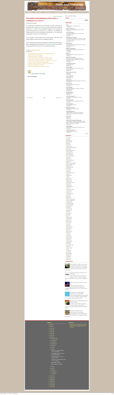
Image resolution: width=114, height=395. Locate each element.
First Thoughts (69, 103)
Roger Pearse (69, 43)
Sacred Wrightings (70, 111)
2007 (51, 383)
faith (67, 211)
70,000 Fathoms (69, 92)
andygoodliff (69, 126)
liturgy (67, 232)
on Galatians (35, 28)
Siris (67, 24)
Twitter (67, 171)
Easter (67, 149)
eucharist (68, 208)
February (53, 371)
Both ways (68, 73)
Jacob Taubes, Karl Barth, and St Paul (36, 65)
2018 (51, 326)
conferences (33, 50)
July (52, 347)
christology (68, 186)
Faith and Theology (3, 393)
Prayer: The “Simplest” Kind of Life (73, 84)
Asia (67, 139)
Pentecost (68, 117)
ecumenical (68, 204)
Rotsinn (68, 53)
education (68, 206)
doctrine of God (69, 199)
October (53, 342)
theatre (67, 254)
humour (68, 221)
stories (67, 252)
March (52, 370)
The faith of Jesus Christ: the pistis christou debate (38, 66)
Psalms (68, 161)
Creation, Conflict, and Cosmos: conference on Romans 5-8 (40, 63)
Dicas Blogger (15, 393)
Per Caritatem (69, 87)
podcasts (68, 240)
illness (67, 225)
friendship (68, 218)
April (52, 368)
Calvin (67, 144)
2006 (51, 384)
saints (67, 246)
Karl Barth (68, 154)
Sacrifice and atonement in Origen (35, 56)
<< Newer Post (29, 97)
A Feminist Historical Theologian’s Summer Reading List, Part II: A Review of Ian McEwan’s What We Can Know (75, 59)
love (67, 233)
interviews (68, 227)
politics (67, 242)
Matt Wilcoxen (29, 12)
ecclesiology (69, 203)
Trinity (67, 169)
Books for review (48, 12)
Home (44, 97)
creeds (67, 192)
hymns (67, 222)
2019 (51, 324)
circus (67, 187)
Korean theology (69, 155)
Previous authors (38, 12)
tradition (68, 256)
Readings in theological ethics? (76, 310)
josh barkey (69, 79)
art (67, 176)
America (68, 137)
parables (68, 236)
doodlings (68, 201)
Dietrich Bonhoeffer (70, 147)
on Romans (42, 27)
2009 (51, 379)
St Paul (38, 50)
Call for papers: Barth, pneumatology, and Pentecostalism (40, 57)
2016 (51, 329)
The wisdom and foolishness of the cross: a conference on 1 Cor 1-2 (42, 60)
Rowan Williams (69, 164)
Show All (86, 133)
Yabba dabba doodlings (56, 362)
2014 (51, 333)
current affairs (69, 193)
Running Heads (69, 99)
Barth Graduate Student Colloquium (35, 55)
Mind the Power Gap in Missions (72, 108)
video (67, 257)
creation (68, 190)
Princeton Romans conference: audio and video (38, 62)
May (52, 366)
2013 (51, 335)
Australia (68, 142)
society (67, 250)
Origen (67, 158)
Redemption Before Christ (71, 104)
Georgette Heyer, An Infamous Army (73, 25)
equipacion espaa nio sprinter (71, 131)
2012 (51, 337)
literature (68, 231)
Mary (67, 157)
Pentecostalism (69, 160)
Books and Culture (70, 107)
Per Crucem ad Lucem (71, 72)
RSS (67, 12)
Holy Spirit (68, 151)
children (68, 185)
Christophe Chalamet (51, 44)
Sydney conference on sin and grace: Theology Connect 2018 (41, 53)
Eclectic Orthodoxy (70, 28)
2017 (51, 328)
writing (67, 259)
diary (67, 196)
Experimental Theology (71, 37)
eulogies (68, 210)
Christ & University (70, 130)
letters (67, 229)
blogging (68, 181)
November (53, 340)
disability (68, 197)
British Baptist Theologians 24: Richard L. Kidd (75, 127)
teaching (68, 253)
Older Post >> (59, 97)
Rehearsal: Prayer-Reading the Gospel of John (75, 29)
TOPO (112, 393)
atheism (68, 178)
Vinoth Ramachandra (71, 63)
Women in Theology (70, 57)
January (53, 373)
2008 (51, 381)
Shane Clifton (69, 67)
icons (67, 224)
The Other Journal (70, 96)
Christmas (68, 146)
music (67, 235)
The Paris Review (70, 32)
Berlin (67, 143)
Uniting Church (69, 172)
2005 (51, 386)
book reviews (69, 182)
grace (67, 220)
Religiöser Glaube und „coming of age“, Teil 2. (75, 54)
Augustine (68, 140)
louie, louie (68, 116)
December (53, 338)
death (67, 194)
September (53, 343)
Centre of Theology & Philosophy (73, 120)
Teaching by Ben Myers (59, 12)
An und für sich (69, 75)
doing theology (69, 200)
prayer (67, 243)
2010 (51, 377)
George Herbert (69, 150)
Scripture (68, 165)
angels (67, 174)
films (67, 214)
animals (68, 175)
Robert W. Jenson (70, 162)
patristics (68, 238)
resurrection (69, 245)
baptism (68, 179)
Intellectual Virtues (69, 64)
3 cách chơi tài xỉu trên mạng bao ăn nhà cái (74, 101)
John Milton (68, 153)
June (52, 349)
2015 (51, 331)
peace (67, 239)
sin (67, 249)
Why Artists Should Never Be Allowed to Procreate (76, 80)
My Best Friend (69, 93)
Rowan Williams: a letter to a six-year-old (78, 264)
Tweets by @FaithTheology (70, 15)
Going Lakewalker (69, 77)
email (79, 325)
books (67, 183)
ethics (67, 207)
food (67, 215)
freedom (68, 217)
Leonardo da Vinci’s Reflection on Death (74, 97)
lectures (68, 228)
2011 (51, 375)
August (52, 345)
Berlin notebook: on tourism (56, 364)
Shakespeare (69, 167)
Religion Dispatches (70, 48)
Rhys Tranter (69, 83)
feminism (68, 213)
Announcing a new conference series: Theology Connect (40, 59)
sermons (68, 247)
